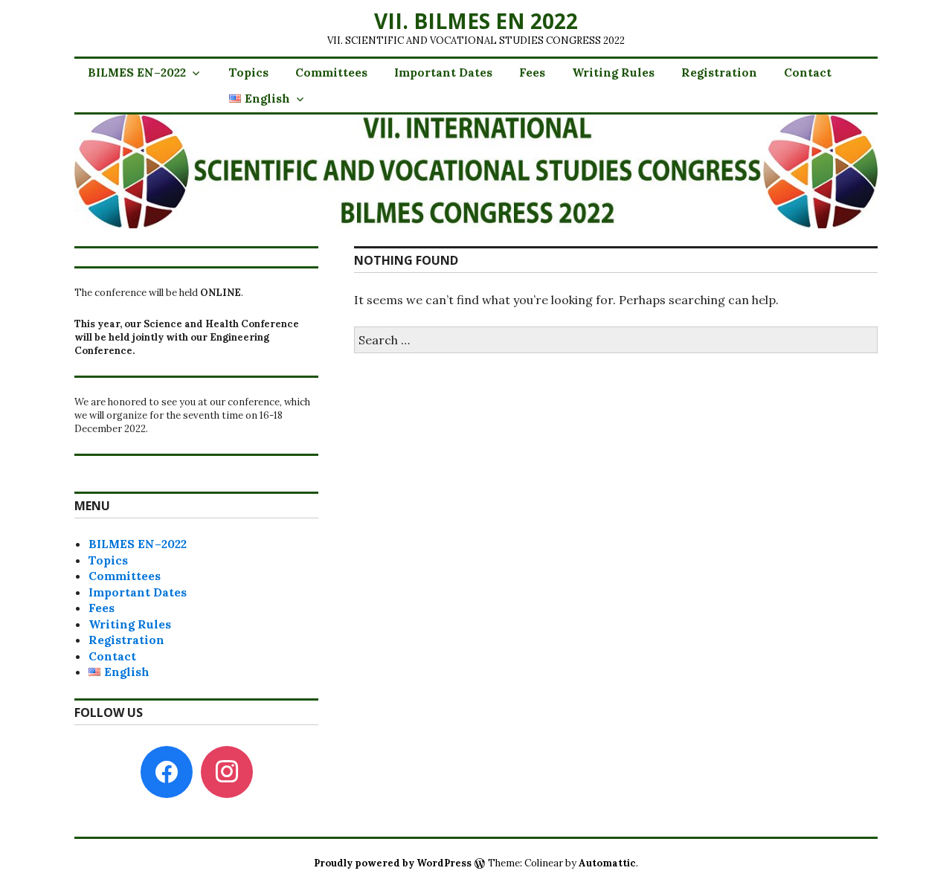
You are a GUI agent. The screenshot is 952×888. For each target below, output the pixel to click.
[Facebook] (167, 771)
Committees (331, 72)
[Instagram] (227, 771)
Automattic (607, 863)
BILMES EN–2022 (137, 72)
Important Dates (443, 72)
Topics (248, 72)
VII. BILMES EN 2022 (476, 21)
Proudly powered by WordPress (393, 863)
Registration (719, 72)
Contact (808, 72)
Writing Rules (613, 72)
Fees (532, 72)
